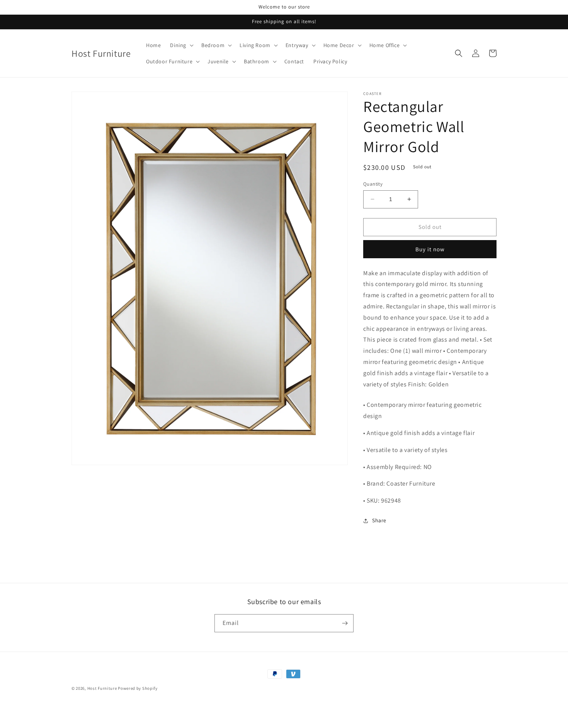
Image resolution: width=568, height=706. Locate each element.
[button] (181, 45)
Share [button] (379, 520)
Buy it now (430, 249)
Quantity (373, 184)
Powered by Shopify (138, 688)
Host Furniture (102, 688)
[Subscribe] (344, 623)
